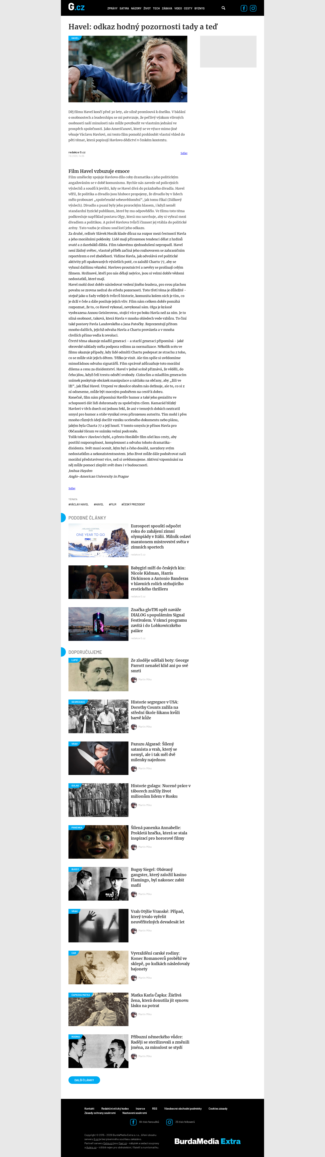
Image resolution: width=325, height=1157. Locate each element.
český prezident (134, 504)
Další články (84, 1080)
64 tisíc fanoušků (149, 1121)
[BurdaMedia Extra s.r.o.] (208, 1141)
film (113, 504)
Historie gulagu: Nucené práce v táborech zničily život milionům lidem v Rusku (161, 791)
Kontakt (89, 1108)
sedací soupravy (149, 1143)
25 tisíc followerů (185, 1121)
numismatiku (150, 1147)
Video (178, 8)
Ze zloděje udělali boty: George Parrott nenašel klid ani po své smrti (160, 665)
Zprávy (112, 8)
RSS (154, 1108)
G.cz (96, 1139)
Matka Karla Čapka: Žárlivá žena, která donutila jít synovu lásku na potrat (159, 1000)
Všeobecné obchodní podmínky (183, 1108)
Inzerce (140, 1108)
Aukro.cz (91, 1147)
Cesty (188, 8)
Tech (156, 8)
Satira (124, 8)
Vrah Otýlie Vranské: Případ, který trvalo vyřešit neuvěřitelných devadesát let (158, 916)
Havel (100, 504)
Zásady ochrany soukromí (99, 1112)
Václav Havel (79, 504)
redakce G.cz (76, 152)
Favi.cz (123, 1143)
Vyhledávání (223, 8)
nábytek (133, 1143)
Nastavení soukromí (134, 1112)
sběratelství (124, 1147)
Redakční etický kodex (115, 1108)
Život (147, 8)
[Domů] (76, 8)
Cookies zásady (218, 1108)
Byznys (199, 8)
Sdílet (184, 153)
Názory (136, 8)
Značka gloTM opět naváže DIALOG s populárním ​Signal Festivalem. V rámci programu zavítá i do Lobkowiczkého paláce (159, 620)
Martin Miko (145, 679)
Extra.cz (108, 1143)
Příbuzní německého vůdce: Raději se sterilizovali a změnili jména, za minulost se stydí (160, 1042)
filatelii (136, 1147)
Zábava (167, 8)
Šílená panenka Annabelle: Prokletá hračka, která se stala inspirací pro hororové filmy (159, 833)
